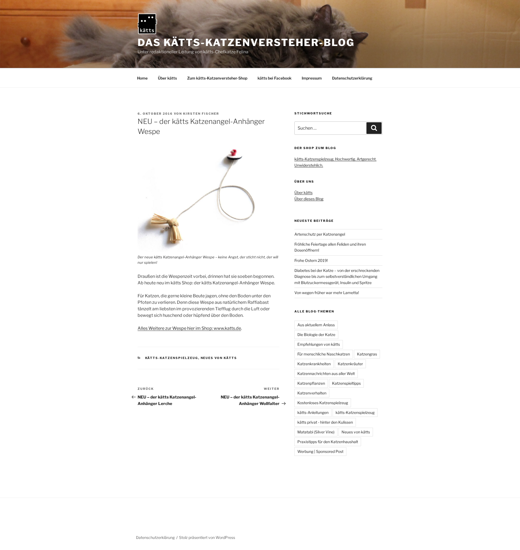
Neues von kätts (219, 358)
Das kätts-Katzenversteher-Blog (246, 42)
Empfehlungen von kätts (318, 344)
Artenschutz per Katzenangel (319, 234)
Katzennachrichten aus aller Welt (326, 373)
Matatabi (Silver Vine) (315, 432)
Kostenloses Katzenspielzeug (322, 402)
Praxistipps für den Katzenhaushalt (327, 441)
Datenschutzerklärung (352, 78)
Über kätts (167, 78)
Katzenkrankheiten (314, 363)
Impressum (312, 78)
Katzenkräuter (350, 363)
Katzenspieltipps (346, 383)
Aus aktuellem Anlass (316, 324)
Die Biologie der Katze (316, 334)
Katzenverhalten (311, 393)
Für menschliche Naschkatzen (323, 354)
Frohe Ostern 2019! (311, 260)
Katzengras (367, 354)
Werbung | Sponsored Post (320, 451)
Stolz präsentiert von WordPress (207, 537)
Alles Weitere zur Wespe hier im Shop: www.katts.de (189, 328)
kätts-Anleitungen (313, 412)
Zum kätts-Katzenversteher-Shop (217, 78)
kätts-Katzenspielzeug (171, 358)
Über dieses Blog (308, 198)
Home (142, 78)
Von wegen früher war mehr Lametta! (326, 292)
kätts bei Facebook (274, 78)
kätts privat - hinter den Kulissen (325, 422)
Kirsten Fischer (201, 114)
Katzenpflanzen (311, 383)
